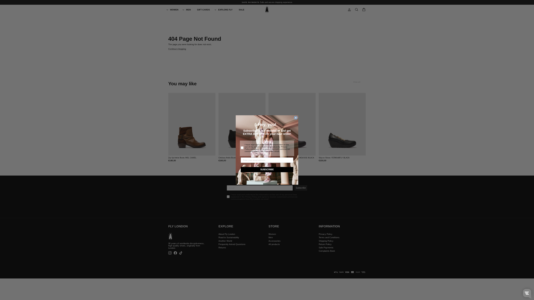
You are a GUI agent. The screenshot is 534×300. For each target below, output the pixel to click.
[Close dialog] (295, 117)
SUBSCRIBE (267, 169)
